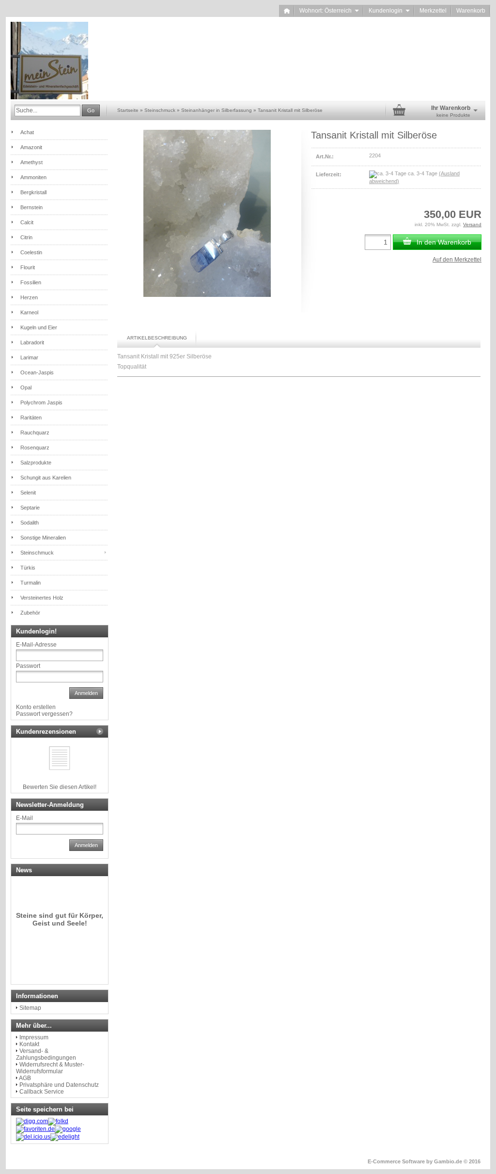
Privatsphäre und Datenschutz (59, 1084)
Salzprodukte (35, 462)
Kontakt (29, 1044)
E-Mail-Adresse (36, 644)
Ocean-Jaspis (37, 372)
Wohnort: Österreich (329, 10)
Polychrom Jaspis (41, 402)
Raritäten (31, 417)
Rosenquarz (34, 447)
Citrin (26, 237)
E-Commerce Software (396, 1161)
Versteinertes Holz (41, 598)
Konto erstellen (36, 707)
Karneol (29, 312)
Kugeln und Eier (38, 327)
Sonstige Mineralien (43, 538)
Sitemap (30, 1007)
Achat (27, 132)
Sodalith (29, 522)
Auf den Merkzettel (457, 259)
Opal (25, 387)
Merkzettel (433, 10)
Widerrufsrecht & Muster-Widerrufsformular (50, 1068)
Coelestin (31, 252)
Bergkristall (33, 192)
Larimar (29, 357)
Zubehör (30, 613)
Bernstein (31, 207)
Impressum (33, 1037)
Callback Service (41, 1091)
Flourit (27, 267)
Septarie (30, 507)
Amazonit (31, 147)
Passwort (28, 666)
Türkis (27, 568)
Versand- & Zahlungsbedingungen (46, 1054)
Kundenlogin (389, 10)
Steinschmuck (37, 553)
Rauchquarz (34, 432)
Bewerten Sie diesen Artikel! (59, 787)
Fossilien (30, 282)
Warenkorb (470, 10)
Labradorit (32, 342)
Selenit (28, 492)
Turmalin (30, 583)
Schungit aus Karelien (45, 477)
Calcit (26, 222)
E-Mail (24, 818)
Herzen (29, 297)
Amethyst (31, 162)
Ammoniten (33, 177)
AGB (25, 1078)
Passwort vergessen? (44, 714)
